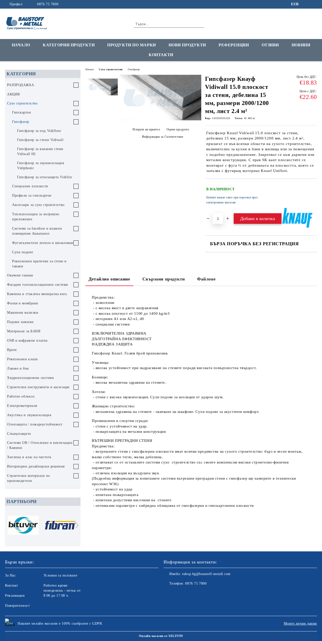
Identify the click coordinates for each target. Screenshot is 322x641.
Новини (301, 45)
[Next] (75, 525)
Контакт (11, 585)
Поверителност (17, 606)
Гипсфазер (134, 69)
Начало (21, 45)
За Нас (10, 575)
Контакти (161, 55)
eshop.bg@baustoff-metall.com (206, 574)
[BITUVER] (23, 526)
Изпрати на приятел (146, 129)
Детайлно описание (109, 278)
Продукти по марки (131, 45)
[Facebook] (306, 4)
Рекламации (15, 595)
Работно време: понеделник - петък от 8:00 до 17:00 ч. (62, 590)
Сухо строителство (111, 69)
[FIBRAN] (61, 526)
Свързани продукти (163, 278)
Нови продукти (187, 45)
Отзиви (270, 45)
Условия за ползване (60, 575)
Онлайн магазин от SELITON (161, 636)
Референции (234, 45)
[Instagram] (314, 4)
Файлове (206, 278)
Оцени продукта (178, 129)
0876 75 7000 (47, 4)
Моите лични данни (300, 623)
